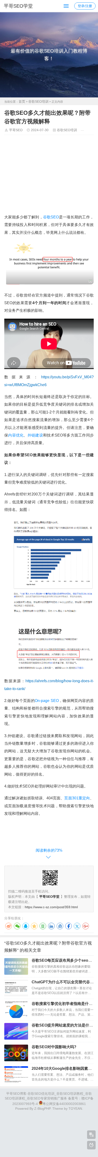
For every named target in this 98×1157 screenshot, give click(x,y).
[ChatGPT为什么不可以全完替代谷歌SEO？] (16, 988)
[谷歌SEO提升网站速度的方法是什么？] (16, 1031)
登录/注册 (85, 6)
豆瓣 (42, 926)
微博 (8, 926)
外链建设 (35, 435)
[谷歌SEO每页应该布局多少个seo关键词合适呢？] (16, 966)
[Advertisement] (49, 176)
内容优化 (16, 435)
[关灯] (91, 1145)
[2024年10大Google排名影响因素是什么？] (16, 1074)
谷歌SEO (51, 217)
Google (85, 926)
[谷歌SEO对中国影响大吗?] (16, 1053)
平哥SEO (16, 130)
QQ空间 (34, 926)
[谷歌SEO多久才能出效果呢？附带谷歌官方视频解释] (49, 283)
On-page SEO (47, 701)
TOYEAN (75, 1108)
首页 (22, 101)
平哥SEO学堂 (18, 6)
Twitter (77, 926)
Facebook (68, 926)
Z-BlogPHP (42, 1108)
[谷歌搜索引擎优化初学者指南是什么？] (16, 1009)
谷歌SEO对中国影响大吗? (54, 1047)
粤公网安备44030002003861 (64, 1104)
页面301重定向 (77, 798)
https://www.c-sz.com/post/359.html (51, 907)
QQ (25, 926)
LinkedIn (51, 926)
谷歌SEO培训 (38, 101)
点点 (60, 926)
